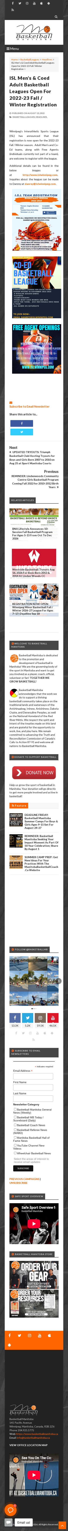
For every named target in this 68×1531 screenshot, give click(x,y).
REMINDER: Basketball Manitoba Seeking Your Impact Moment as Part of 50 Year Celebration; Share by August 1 (41, 842)
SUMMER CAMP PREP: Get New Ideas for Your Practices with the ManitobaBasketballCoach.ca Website (41, 863)
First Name (19, 1082)
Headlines (47, 59)
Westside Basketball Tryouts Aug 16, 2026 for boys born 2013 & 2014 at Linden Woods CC (33, 573)
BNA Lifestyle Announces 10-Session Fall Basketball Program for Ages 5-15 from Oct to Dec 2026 (32, 533)
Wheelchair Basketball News (34, 1153)
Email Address (22, 1071)
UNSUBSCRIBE (18, 1182)
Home (14, 59)
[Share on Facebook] (21, 423)
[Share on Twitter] (21, 432)
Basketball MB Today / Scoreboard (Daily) (28, 1119)
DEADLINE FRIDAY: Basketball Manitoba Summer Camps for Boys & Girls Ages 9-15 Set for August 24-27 (41, 821)
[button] (9, 981)
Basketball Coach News (31, 1125)
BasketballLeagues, (24, 117)
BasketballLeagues (29, 59)
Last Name (19, 1093)
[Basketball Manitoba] (34, 32)
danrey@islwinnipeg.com (40, 183)
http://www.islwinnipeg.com (40, 174)
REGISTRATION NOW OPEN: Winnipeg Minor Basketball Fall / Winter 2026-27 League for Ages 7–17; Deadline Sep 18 (32, 608)
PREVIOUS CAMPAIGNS (24, 1179)
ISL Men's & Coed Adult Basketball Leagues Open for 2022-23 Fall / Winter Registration (33, 91)
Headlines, (41, 117)
